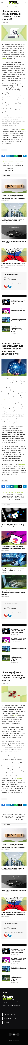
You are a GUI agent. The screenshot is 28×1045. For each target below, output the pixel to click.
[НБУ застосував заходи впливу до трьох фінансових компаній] (14, 33)
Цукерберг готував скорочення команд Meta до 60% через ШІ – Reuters (18, 319)
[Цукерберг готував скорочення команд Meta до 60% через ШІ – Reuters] (6, 320)
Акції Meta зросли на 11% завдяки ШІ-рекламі (20, 165)
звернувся (22, 129)
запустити (22, 464)
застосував (19, 778)
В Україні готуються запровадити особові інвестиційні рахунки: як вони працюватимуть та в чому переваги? (13, 197)
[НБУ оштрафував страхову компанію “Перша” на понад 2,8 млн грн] (14, 694)
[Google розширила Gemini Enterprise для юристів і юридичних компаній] (6, 302)
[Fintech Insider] (14, 2)
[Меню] (2, 2)
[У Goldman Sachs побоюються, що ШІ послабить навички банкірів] (14, 210)
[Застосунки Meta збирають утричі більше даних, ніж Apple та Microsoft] (6, 311)
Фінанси (4, 150)
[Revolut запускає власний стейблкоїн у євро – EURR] (14, 232)
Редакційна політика (9, 1014)
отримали (23, 90)
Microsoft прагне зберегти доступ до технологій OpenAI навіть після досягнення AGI (8, 167)
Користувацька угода (10, 1018)
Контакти (6, 1022)
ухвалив (15, 715)
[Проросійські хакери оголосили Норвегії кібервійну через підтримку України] (6, 329)
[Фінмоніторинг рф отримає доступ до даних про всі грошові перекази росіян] (14, 254)
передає (3, 58)
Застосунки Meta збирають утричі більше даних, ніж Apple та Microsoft (18, 310)
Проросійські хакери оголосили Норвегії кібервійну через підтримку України (13, 592)
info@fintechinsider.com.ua (13, 1005)
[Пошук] (26, 2)
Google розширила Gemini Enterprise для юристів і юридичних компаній (18, 302)
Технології (4, 480)
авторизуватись (13, 279)
